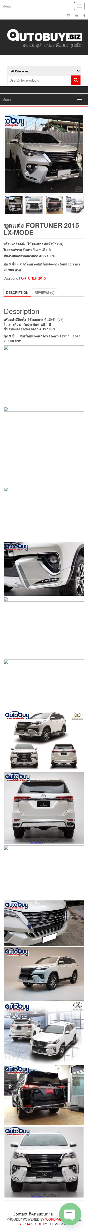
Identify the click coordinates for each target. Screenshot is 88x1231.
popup (78, 189)
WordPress (55, 1219)
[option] (44, 154)
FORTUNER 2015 (32, 278)
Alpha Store (30, 1224)
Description (17, 292)
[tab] (17, 292)
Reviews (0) (44, 292)
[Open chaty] (70, 1214)
